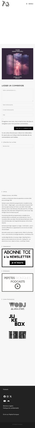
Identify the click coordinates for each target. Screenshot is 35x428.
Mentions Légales (8, 406)
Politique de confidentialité (11, 408)
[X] (11, 396)
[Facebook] (5, 396)
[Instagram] (8, 396)
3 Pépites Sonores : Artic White (9, 195)
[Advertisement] (17, 25)
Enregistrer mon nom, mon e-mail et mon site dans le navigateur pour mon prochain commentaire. (17, 122)
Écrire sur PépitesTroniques (11, 414)
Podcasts (5, 389)
